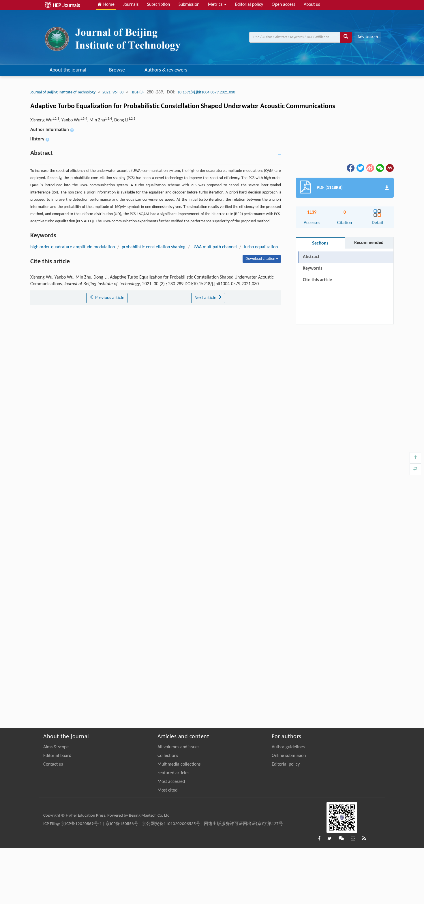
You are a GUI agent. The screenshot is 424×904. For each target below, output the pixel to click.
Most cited (167, 790)
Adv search (367, 37)
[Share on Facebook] (350, 168)
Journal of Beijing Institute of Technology (62, 92)
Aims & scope (56, 747)
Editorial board (57, 755)
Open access (283, 4)
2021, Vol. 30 (112, 92)
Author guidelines (288, 747)
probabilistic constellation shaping (153, 247)
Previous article (109, 298)
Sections (320, 243)
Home (108, 4)
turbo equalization (261, 247)
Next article (205, 298)
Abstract (311, 257)
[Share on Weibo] (369, 168)
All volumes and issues (178, 747)
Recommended (369, 242)
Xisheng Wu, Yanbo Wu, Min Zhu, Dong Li (82, 120)
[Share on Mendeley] (389, 168)
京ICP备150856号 (122, 824)
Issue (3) (137, 92)
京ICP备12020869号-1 (81, 824)
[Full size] (415, 469)
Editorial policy (249, 4)
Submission (189, 4)
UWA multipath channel (214, 247)
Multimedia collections (178, 764)
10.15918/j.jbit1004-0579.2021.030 (206, 92)
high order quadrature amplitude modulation (72, 247)
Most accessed (171, 781)
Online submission (289, 755)
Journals (130, 4)
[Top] (415, 458)
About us (312, 4)
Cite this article (317, 280)
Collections (167, 755)
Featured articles (173, 773)
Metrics (216, 4)
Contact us (53, 764)
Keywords (312, 268)
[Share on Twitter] (360, 168)
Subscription (158, 4)
